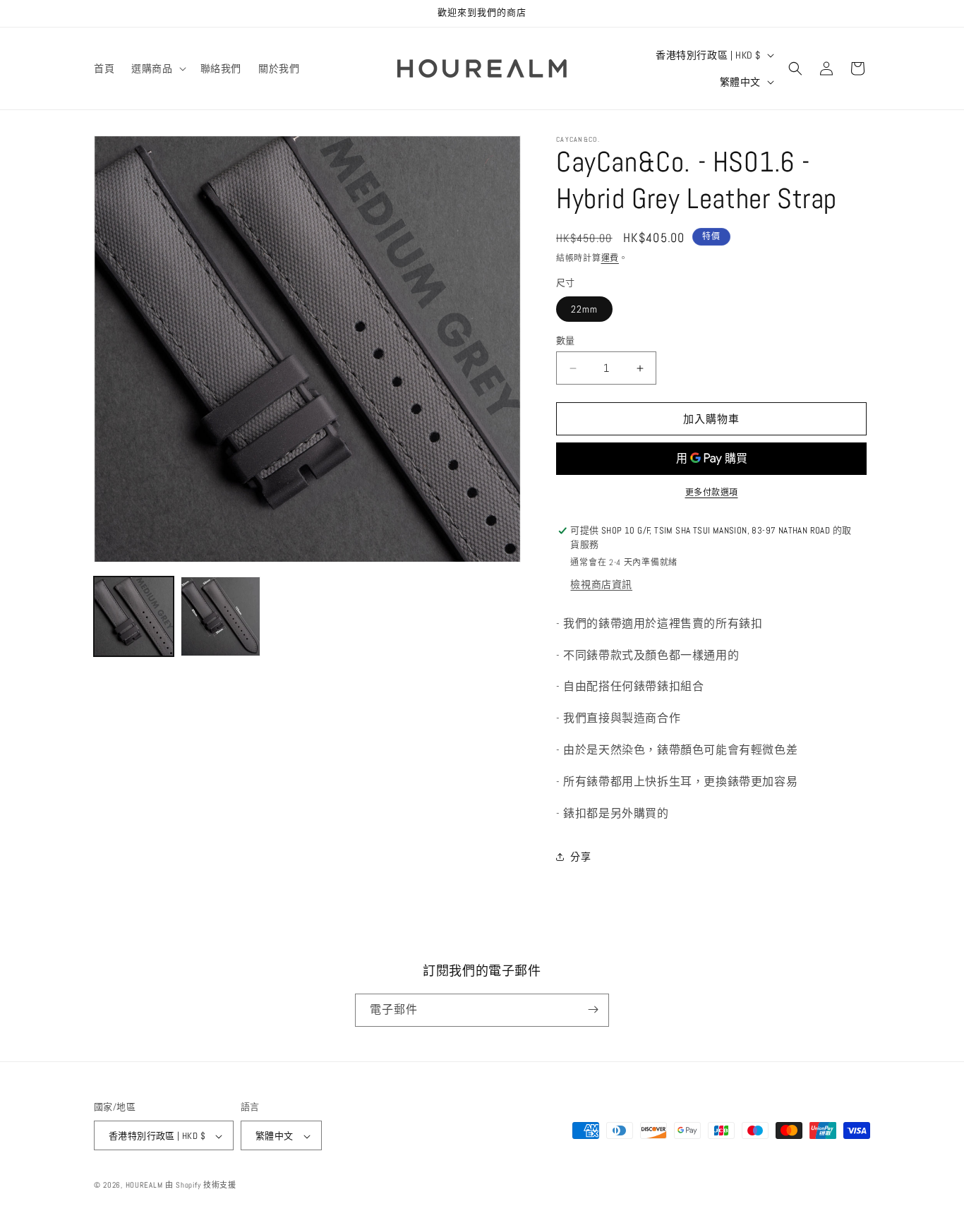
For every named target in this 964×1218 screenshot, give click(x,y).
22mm (584, 309)
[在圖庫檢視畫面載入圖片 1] (134, 616)
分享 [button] (580, 856)
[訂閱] (592, 1009)
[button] (157, 68)
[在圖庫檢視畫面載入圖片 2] (220, 616)
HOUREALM (144, 1185)
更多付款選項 (711, 492)
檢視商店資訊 (601, 584)
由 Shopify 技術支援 (200, 1185)
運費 (610, 258)
